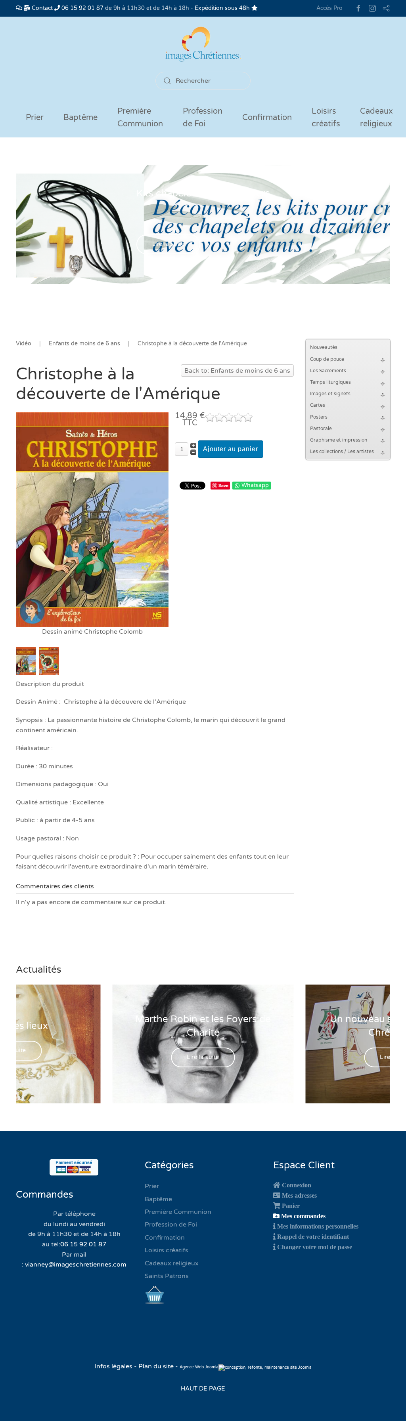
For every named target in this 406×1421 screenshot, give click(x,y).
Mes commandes (303, 1216)
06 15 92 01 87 (81, 8)
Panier (291, 1205)
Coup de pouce (327, 359)
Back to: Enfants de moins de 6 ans (237, 371)
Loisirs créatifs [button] (326, 118)
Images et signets (330, 393)
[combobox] (203, 81)
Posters (318, 417)
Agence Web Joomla (199, 1367)
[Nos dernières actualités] (19, 8)
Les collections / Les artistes (342, 451)
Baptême (158, 1199)
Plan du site (156, 1366)
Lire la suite (168, 244)
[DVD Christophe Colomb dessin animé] (92, 519)
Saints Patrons (167, 1276)
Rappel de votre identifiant (313, 1236)
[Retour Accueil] (203, 44)
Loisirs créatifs (166, 1250)
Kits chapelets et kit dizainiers (203, 193)
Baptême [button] (80, 117)
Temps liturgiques (330, 382)
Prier (35, 117)
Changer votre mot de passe (314, 1247)
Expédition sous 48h (223, 8)
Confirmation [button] (267, 117)
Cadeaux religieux (172, 1263)
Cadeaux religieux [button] (376, 118)
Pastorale (321, 428)
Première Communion (178, 1212)
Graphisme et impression (338, 440)
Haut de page (203, 1388)
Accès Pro (329, 8)
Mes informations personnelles (317, 1226)
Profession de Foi (171, 1225)
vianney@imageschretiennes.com (75, 1265)
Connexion (296, 1185)
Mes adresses (299, 1195)
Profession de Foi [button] (202, 118)
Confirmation (165, 1238)
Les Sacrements (328, 370)
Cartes (317, 405)
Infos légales (114, 1366)
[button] (384, 359)
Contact (41, 8)
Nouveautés (323, 347)
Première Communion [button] (140, 118)
